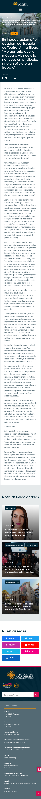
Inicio (3, 18)
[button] (39, 769)
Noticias (9, 18)
